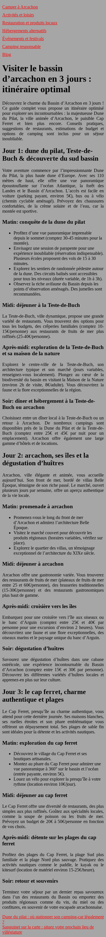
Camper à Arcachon (20, 7)
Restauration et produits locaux (29, 22)
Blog (6, 54)
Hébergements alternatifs (24, 30)
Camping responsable (21, 46)
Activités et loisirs (18, 14)
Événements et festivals (23, 38)
